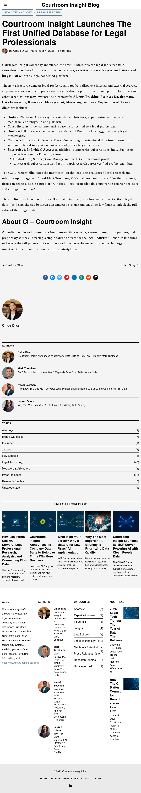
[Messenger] (52, 277)
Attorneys (8, 430)
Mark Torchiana (27, 368)
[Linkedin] (74, 277)
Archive (55, 778)
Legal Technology (17, 12)
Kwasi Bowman (27, 385)
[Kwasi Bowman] (8, 389)
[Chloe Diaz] (8, 356)
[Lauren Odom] (8, 406)
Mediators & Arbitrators (16, 468)
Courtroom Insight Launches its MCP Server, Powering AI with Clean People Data (125, 546)
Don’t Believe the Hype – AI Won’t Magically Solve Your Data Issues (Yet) (57, 372)
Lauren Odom (26, 401)
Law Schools (10, 456)
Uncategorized (11, 487)
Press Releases (49, 12)
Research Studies (13, 481)
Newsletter (70, 778)
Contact (86, 778)
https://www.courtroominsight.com (20, 662)
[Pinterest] (66, 277)
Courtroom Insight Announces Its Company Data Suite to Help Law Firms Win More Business (68, 356)
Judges (6, 449)
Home (98, 778)
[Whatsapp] (81, 277)
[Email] (95, 277)
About (43, 778)
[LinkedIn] (70, 786)
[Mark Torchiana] (8, 373)
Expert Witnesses (12, 437)
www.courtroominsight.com (60, 249)
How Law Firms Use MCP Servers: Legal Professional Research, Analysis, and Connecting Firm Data (72, 388)
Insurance (8, 443)
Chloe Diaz (20, 51)
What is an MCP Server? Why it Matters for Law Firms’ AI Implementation (69, 544)
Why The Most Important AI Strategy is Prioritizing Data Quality (51, 405)
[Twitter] (59, 277)
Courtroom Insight (15, 65)
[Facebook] (45, 277)
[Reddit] (88, 277)
